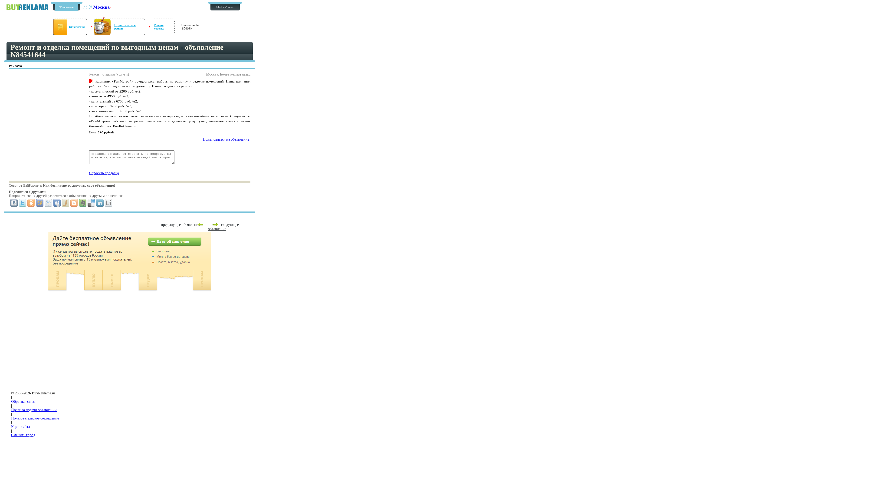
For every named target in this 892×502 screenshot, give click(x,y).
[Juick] (65, 203)
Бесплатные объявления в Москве (27, 7)
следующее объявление (223, 227)
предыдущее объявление (180, 225)
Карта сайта (20, 427)
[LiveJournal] (48, 203)
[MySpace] (57, 203)
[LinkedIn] (100, 203)
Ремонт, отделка (159, 26)
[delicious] (91, 203)
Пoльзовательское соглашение (35, 418)
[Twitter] (22, 203)
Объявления (66, 7)
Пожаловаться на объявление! (226, 139)
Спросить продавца (104, 173)
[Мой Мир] (40, 203)
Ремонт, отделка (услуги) (109, 74)
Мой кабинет (224, 7)
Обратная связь (23, 401)
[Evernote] (83, 203)
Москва (101, 7)
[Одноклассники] (31, 203)
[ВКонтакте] (14, 203)
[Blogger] (74, 203)
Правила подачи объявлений (34, 410)
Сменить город (23, 435)
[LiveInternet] (108, 203)
